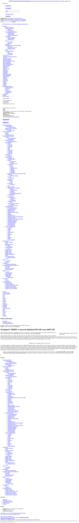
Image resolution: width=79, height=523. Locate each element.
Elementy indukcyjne (7, 131)
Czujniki (7, 137)
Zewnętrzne (10, 54)
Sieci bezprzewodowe (9, 256)
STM (9, 238)
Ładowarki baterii (11, 225)
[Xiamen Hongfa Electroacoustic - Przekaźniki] (5, 67)
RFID (4, 270)
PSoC (9, 236)
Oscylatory (7, 267)
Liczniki (12, 198)
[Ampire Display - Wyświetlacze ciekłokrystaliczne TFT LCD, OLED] (5, 57)
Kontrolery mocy (11, 210)
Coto (4, 294)
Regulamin (5, 321)
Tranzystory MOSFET (12, 141)
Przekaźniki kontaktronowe (10, 264)
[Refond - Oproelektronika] (5, 77)
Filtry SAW (10, 46)
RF (8, 185)
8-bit (9, 148)
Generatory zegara (11, 159)
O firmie (4, 84)
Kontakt (4, 95)
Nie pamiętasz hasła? (9, 14)
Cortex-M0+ (10, 150)
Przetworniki (10, 180)
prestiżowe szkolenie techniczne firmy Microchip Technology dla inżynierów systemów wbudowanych (41, 1)
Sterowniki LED (11, 186)
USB (11, 195)
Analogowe (10, 155)
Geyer (4, 299)
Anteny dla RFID (8, 272)
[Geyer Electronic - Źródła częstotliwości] (7, 65)
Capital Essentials (8, 91)
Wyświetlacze (5, 278)
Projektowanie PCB (9, 87)
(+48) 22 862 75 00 (18, 18)
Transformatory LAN (9, 134)
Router (6, 255)
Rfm (4, 310)
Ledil (4, 302)
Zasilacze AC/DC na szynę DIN (11, 285)
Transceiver (12, 171)
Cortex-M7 (10, 153)
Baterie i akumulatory (7, 124)
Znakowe (7, 280)
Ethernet (12, 166)
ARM (9, 149)
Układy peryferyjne (11, 201)
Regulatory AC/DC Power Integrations (15, 216)
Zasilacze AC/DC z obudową (11, 287)
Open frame (10, 53)
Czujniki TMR (11, 139)
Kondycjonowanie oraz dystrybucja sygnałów (17, 173)
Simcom (4, 311)
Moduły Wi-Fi (10, 39)
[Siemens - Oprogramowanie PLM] (5, 78)
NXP (9, 235)
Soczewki (10, 43)
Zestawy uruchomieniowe (13, 35)
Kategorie (5, 26)
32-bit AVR (10, 145)
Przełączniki (7, 154)
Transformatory (11, 30)
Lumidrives (5, 303)
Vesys (6, 89)
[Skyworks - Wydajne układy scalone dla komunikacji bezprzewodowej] (5, 79)
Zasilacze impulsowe (7, 281)
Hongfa (4, 300)
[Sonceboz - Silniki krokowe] (5, 80)
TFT (6, 279)
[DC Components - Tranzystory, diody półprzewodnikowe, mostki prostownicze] (7, 62)
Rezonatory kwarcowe (12, 47)
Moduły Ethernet (11, 38)
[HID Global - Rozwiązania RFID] (6, 66)
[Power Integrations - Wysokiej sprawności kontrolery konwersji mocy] (7, 74)
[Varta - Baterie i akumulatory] (4, 81)
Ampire (4, 291)
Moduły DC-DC (11, 211)
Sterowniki (12, 192)
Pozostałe (12, 162)
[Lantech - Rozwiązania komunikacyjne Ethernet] (5, 69)
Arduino (9, 228)
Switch (6, 258)
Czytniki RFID (8, 274)
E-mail (6, 10)
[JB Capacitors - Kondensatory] (6, 68)
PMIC (9, 213)
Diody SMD (10, 41)
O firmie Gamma (6, 502)
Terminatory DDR (11, 223)
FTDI (9, 233)
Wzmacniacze (13, 200)
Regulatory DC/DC (12, 217)
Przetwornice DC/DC (9, 284)
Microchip (10, 234)
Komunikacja (10, 164)
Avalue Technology (7, 293)
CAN (11, 165)
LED (4, 259)
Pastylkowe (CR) (11, 130)
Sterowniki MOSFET (12, 222)
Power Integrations (6, 308)
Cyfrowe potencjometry (12, 207)
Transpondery (8, 276)
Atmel (9, 231)
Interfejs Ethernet (13, 190)
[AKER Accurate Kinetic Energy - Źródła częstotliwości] (10, 56)
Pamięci (9, 176)
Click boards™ (11, 232)
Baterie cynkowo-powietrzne (11, 128)
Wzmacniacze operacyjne (13, 205)
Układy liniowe (11, 196)
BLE (9, 248)
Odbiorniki (12, 170)
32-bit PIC (10, 147)
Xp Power (5, 315)
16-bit (9, 143)
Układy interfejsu (11, 194)
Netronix (4, 307)
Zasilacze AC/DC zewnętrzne (11, 288)
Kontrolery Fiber (13, 168)
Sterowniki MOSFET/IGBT (15, 193)
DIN (9, 52)
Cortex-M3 (10, 151)
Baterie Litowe (8, 129)
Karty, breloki (10, 277)
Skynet (4, 312)
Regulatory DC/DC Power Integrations (15, 218)
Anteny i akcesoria (11, 37)
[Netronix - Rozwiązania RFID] (5, 73)
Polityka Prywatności (7, 322)
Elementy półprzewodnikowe (8, 136)
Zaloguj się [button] (5, 3)
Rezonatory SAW (11, 48)
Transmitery (12, 172)
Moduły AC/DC (8, 282)
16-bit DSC (10, 144)
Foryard (4, 298)
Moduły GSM (8, 250)
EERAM (12, 177)
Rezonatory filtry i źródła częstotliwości (10, 265)
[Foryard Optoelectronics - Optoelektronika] (8, 64)
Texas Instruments (11, 239)
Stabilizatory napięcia (12, 221)
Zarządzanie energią (9, 206)
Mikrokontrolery (11, 33)
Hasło (6, 11)
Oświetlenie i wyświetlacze (13, 212)
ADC (11, 181)
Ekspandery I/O (11, 158)
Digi (4, 297)
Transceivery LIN (13, 163)
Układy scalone (11, 34)
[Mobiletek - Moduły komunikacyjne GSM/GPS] (5, 72)
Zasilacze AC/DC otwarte (10, 286)
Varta (4, 313)
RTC (11, 202)
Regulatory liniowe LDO (13, 219)
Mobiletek (5, 306)
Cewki (6, 132)
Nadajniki (12, 169)
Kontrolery (10, 174)
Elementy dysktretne (9, 140)
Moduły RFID (8, 275)
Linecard (4, 85)
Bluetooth (10, 246)
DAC (11, 182)
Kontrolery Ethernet (14, 175)
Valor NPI (7, 93)
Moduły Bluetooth (9, 247)
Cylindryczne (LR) (11, 127)
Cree (4, 296)
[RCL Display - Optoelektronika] (6, 76)
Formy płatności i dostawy (8, 323)
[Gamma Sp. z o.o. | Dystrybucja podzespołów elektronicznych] (13, 20)
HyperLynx (7, 88)
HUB (6, 243)
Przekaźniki (5, 263)
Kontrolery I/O (13, 161)
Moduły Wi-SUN (8, 253)
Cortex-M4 (10, 152)
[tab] (41, 119)
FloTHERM (7, 90)
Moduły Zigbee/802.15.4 (10, 254)
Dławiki (9, 29)
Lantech (4, 301)
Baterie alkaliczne (8, 126)
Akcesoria (10, 227)
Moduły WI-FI (8, 252)
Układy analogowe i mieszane (14, 187)
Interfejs (9, 160)
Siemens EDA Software (7, 86)
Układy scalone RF (11, 257)
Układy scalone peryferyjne (13, 203)
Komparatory (13, 197)
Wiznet (4, 314)
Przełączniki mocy (11, 215)
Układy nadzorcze (11, 224)
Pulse (4, 309)
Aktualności (5, 94)
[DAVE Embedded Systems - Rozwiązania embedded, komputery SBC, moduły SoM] (9, 61)
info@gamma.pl (11, 18)
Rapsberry (10, 237)
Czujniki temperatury (12, 138)
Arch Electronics (6, 292)
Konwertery (7, 245)
